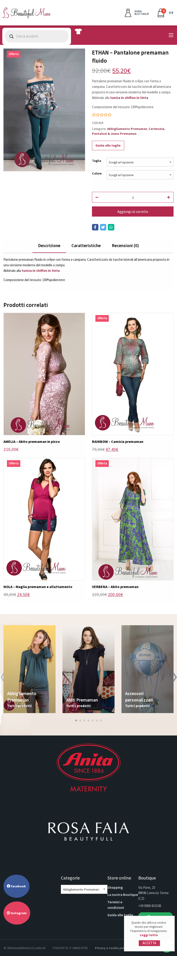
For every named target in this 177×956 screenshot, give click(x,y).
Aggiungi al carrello (132, 211)
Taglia (96, 161)
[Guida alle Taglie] (78, 31)
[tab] (49, 246)
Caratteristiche (86, 245)
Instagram (18, 913)
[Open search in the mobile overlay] (36, 36)
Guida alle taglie (108, 145)
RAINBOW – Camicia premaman (117, 441)
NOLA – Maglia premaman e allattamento (37, 586)
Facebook (18, 886)
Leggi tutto (149, 935)
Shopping (115, 887)
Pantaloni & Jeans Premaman (114, 134)
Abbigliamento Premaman (127, 129)
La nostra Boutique (122, 894)
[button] (76, 720)
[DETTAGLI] (44, 373)
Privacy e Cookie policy (111, 948)
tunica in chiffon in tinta (129, 97)
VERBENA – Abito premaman (115, 586)
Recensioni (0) (125, 245)
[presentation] (2, 677)
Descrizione (49, 245)
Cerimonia (156, 129)
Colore (97, 173)
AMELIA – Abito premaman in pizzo (31, 441)
